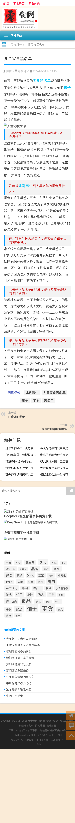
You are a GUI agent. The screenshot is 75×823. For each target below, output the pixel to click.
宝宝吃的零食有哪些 (54, 429)
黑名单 (45, 80)
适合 (8, 609)
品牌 (34, 568)
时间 (40, 582)
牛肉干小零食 (14, 696)
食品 (60, 609)
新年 (30, 582)
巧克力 (9, 582)
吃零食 (23, 569)
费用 (48, 601)
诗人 (38, 602)
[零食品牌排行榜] (37, 18)
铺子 (32, 608)
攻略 (20, 582)
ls (13, 71)
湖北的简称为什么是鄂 (54, 455)
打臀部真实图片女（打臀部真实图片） (22, 468)
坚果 (57, 569)
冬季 (54, 563)
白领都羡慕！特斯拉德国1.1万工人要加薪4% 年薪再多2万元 (22, 455)
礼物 (61, 594)
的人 (41, 594)
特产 (19, 594)
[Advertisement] (37, 786)
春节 (51, 581)
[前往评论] (70, 725)
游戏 (9, 594)
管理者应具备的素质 (18, 651)
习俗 (18, 563)
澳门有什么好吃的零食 (20, 658)
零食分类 (34, 3)
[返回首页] (70, 715)
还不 (58, 602)
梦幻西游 (62, 588)
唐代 (46, 569)
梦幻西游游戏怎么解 (18, 664)
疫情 (30, 594)
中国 (8, 562)
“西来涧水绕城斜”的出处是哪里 (22, 461)
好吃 (9, 575)
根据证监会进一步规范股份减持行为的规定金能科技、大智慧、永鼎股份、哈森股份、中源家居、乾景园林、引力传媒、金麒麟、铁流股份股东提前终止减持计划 (57, 474)
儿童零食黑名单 (54, 392)
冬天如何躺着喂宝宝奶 (54, 448)
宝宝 (41, 575)
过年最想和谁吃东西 (18, 689)
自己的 (11, 601)
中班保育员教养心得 (18, 683)
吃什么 (10, 569)
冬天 (43, 562)
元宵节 (30, 562)
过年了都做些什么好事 (19, 448)
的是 (51, 594)
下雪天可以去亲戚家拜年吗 (23, 645)
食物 (8, 615)
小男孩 (37, 743)
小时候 (62, 575)
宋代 (30, 575)
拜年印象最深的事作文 (20, 677)
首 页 (6, 3)
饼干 (18, 615)
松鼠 (48, 588)
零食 (36, 80)
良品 (26, 600)
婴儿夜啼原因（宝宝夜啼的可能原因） (57, 461)
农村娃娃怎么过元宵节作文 (57, 468)
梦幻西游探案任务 (17, 670)
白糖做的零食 (16, 417)
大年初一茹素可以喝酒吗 (21, 639)
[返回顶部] (70, 735)
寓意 (51, 575)
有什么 (37, 588)
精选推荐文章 (26, 725)
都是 (19, 609)
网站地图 (40, 725)
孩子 (67, 87)
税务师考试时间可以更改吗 (22, 474)
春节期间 (11, 588)
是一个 (25, 588)
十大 (63, 562)
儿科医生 (25, 185)
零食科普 (19, 3)
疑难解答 (51, 725)
